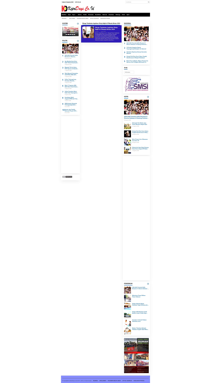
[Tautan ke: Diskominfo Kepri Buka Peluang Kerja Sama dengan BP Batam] (127, 150)
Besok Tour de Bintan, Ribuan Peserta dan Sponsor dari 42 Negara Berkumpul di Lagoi (137, 61)
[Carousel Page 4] (72, 34)
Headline (97, 31)
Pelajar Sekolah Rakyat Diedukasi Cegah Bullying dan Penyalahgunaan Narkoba (140, 304)
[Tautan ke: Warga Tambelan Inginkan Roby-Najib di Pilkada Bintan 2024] (88, 32)
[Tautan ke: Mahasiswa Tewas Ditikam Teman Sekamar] (127, 298)
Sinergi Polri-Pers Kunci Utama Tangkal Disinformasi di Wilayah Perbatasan (137, 57)
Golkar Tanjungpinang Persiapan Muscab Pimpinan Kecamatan (70, 80)
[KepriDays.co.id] (77, 8)
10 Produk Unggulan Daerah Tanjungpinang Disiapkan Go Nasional (136, 48)
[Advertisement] (70, 145)
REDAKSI (95, 380)
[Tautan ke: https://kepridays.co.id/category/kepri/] (148, 97)
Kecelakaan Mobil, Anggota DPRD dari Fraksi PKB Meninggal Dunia (71, 98)
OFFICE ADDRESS (127, 380)
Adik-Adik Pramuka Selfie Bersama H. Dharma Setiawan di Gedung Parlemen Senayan (71, 56)
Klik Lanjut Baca (109, 40)
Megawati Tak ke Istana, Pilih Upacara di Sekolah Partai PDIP (71, 68)
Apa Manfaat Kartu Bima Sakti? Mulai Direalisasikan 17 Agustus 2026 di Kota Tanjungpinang (72, 62)
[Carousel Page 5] (74, 34)
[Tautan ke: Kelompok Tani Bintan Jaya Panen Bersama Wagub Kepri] (127, 125)
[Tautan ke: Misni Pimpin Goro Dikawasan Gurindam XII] (127, 142)
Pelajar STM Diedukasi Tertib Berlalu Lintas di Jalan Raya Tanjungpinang (139, 312)
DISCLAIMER (102, 380)
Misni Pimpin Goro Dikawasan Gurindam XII (140, 140)
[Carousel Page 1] (66, 34)
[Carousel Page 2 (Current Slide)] (68, 34)
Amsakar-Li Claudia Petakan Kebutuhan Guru (139, 320)
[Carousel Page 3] (70, 34)
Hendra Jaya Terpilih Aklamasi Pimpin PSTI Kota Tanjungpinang (70, 110)
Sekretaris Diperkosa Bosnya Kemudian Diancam (70, 31)
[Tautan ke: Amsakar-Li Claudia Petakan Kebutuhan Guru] (127, 322)
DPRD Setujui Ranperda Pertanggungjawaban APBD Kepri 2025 (71, 104)
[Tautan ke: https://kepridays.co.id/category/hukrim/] (78, 24)
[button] (148, 2)
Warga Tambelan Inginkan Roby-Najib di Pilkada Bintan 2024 (106, 28)
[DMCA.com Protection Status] (67, 176)
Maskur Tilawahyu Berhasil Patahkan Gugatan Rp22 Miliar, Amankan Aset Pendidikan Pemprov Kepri (140, 328)
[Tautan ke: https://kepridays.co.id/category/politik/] (78, 41)
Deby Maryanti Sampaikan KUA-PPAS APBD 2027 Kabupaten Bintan (71, 74)
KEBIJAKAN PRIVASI (139, 380)
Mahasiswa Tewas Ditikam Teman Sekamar (138, 296)
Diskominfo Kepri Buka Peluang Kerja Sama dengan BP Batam (140, 148)
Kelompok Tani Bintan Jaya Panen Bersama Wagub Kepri (139, 123)
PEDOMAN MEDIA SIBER (114, 380)
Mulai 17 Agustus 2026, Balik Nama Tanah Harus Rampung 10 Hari (71, 86)
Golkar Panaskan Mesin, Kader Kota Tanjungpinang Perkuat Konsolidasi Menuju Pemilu (71, 92)
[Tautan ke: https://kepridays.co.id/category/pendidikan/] (148, 284)
